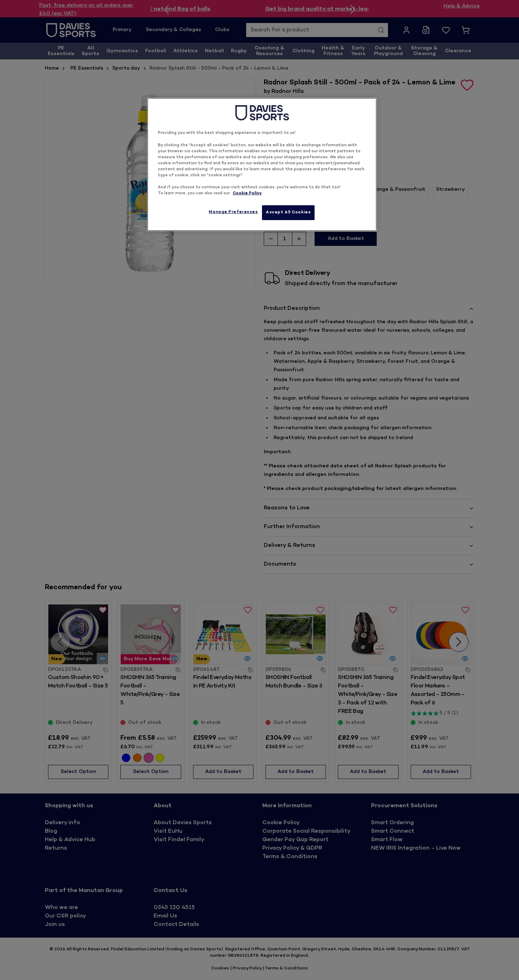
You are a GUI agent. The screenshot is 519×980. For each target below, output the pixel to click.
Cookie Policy (247, 193)
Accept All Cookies (288, 212)
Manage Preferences (233, 212)
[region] (262, 164)
